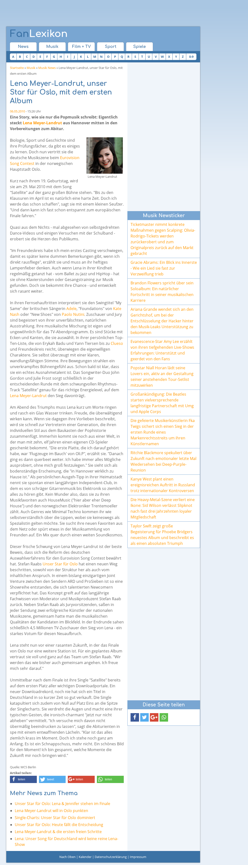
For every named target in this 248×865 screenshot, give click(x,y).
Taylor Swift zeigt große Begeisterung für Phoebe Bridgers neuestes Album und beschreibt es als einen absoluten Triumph (162, 534)
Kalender (85, 857)
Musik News (47, 68)
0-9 (191, 56)
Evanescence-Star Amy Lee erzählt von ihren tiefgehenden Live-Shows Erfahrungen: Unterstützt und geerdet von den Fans (162, 350)
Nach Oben (67, 857)
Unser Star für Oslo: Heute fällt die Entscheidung (59, 824)
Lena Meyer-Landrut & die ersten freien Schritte (58, 831)
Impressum (138, 857)
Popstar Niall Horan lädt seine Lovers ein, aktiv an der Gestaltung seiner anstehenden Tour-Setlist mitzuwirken (162, 376)
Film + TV (81, 46)
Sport (110, 46)
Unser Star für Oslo (60, 564)
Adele (71, 308)
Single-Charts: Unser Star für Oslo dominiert (55, 817)
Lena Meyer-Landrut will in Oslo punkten (51, 810)
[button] (23, 779)
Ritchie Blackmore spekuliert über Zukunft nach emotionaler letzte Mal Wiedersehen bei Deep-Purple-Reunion (163, 461)
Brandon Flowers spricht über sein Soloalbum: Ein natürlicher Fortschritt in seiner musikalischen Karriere (162, 291)
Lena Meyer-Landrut (42, 123)
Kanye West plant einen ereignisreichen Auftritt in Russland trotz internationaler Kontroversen (163, 484)
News (23, 46)
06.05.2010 (17, 111)
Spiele (139, 46)
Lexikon (39, 34)
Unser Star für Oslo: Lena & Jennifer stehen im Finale (62, 803)
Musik (52, 46)
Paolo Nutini (73, 314)
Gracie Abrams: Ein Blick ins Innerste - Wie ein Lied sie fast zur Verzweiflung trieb (164, 268)
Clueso (117, 343)
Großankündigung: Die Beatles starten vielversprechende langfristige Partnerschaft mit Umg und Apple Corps (162, 403)
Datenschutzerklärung (111, 857)
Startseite (17, 68)
